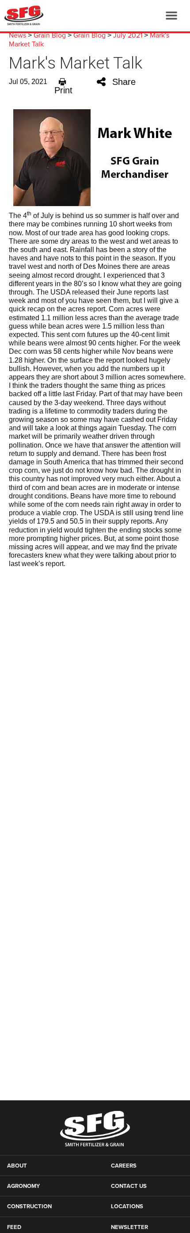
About (17, 1165)
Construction (29, 1206)
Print (63, 90)
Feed (14, 1227)
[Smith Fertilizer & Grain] (22, 15)
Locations (127, 1206)
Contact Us (129, 1186)
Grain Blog (50, 35)
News (17, 35)
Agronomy (23, 1186)
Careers (124, 1165)
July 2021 (127, 35)
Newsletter (129, 1227)
